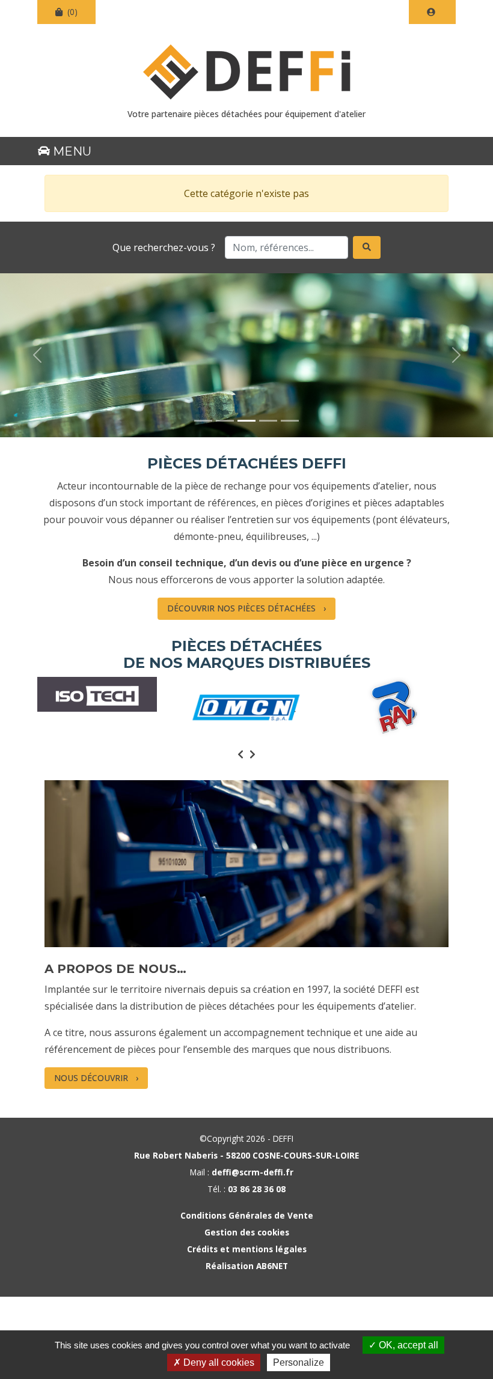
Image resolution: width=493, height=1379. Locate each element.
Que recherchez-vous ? (163, 247)
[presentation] (240, 754)
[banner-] (203, 421)
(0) (71, 11)
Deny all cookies (217, 1362)
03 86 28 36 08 (257, 1189)
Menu (70, 151)
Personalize (298, 1362)
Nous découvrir (91, 1078)
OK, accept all (407, 1345)
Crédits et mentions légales (247, 1249)
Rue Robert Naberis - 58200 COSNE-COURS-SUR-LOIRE (246, 1155)
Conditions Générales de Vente (246, 1215)
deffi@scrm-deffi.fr (252, 1172)
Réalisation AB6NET (247, 1265)
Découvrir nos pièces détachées (241, 608)
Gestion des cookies (246, 1232)
